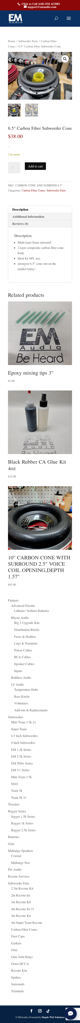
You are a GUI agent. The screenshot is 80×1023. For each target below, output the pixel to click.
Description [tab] (20, 209)
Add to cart (35, 166)
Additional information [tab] (28, 216)
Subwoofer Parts (28, 41)
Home (11, 41)
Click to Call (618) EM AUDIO (41, 4)
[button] (65, 59)
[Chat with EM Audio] (70, 1014)
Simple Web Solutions (53, 1017)
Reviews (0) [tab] (20, 223)
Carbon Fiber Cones (33, 190)
